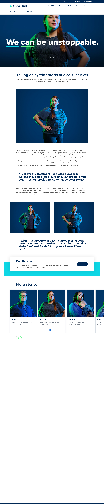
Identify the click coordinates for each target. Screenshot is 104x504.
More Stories (28, 11)
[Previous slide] (15, 337)
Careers (86, 6)
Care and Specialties (48, 6)
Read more (15, 330)
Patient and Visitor (74, 6)
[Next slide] (20, 337)
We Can (13, 11)
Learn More (82, 264)
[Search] (92, 6)
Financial (61, 6)
